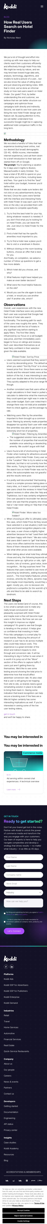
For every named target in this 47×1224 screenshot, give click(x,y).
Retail (6, 1015)
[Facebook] (6, 967)
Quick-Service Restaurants (16, 1051)
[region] (23, 1204)
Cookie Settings (23, 1221)
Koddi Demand (11, 1003)
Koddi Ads (8, 979)
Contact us (9, 1094)
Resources (9, 1154)
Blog (6, 1160)
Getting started (11, 1106)
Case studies (10, 1142)
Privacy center (10, 1130)
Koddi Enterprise (11, 997)
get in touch (9, 714)
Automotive (9, 1033)
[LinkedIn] (12, 967)
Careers (7, 1076)
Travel (7, 1021)
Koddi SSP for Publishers (16, 991)
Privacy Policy (17, 1205)
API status (8, 1124)
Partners (8, 1087)
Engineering (9, 1118)
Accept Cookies (23, 1210)
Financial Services (12, 1039)
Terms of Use (39, 1203)
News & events (11, 1082)
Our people (9, 1070)
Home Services (11, 1027)
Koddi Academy (11, 1148)
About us (8, 1064)
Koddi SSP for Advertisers (16, 985)
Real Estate (9, 1045)
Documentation (11, 1112)
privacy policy (22, 914)
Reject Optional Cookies (23, 1216)
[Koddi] (10, 6)
